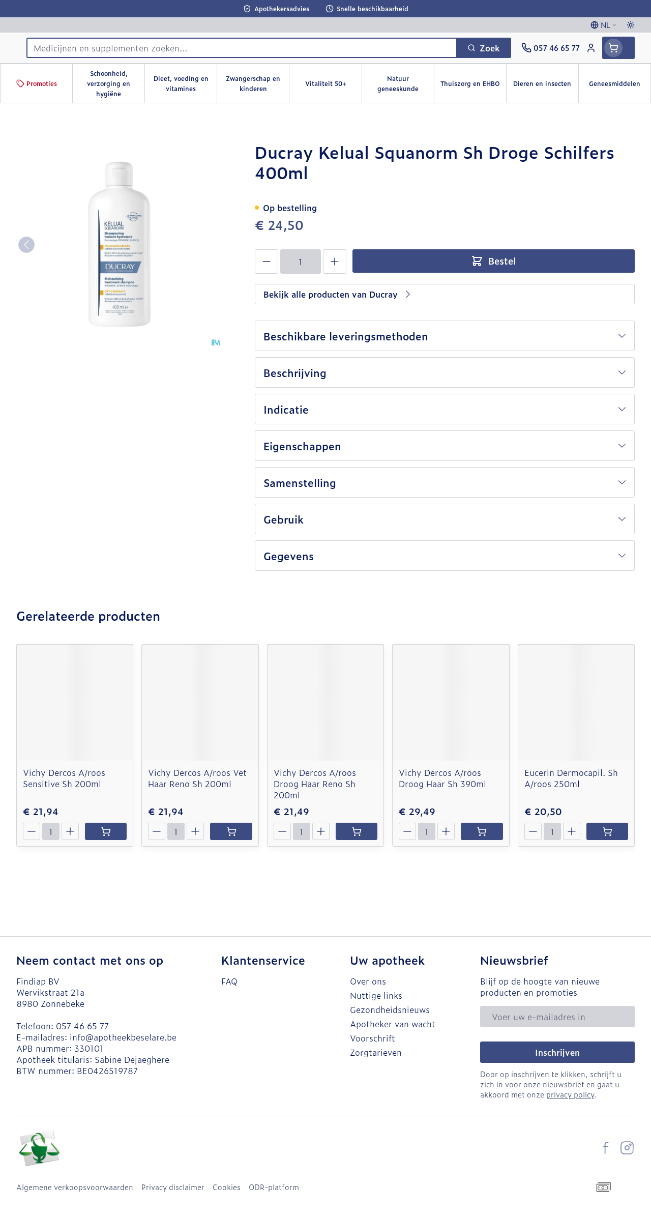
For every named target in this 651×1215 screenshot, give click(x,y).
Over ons (368, 981)
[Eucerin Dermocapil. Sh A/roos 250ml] (576, 703)
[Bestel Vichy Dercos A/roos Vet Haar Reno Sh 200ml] (231, 831)
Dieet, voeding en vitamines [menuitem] (185, 83)
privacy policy (570, 1094)
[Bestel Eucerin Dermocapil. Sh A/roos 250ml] (607, 831)
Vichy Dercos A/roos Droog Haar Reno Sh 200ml (315, 783)
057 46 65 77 (82, 1026)
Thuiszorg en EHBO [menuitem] (473, 86)
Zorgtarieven (376, 1052)
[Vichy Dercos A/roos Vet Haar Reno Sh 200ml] (200, 703)
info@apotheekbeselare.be (123, 1037)
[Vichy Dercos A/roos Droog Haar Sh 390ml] (451, 703)
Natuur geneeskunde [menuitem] (405, 83)
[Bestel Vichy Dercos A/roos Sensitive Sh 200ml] (106, 831)
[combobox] (241, 48)
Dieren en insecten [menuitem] (545, 86)
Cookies (227, 1187)
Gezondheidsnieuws (390, 1009)
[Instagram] (627, 1147)
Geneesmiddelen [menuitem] (619, 86)
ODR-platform (274, 1187)
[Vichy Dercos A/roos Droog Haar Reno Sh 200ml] (325, 703)
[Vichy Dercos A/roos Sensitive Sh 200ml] (75, 703)
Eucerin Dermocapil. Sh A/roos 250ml (571, 778)
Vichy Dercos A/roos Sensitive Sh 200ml (64, 778)
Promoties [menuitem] (41, 83)
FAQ (229, 981)
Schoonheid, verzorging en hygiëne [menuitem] (115, 83)
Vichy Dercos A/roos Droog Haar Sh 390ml (442, 778)
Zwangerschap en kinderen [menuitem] (257, 83)
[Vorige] (26, 245)
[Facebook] (605, 1147)
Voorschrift (372, 1038)
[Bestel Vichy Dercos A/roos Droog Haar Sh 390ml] (481, 831)
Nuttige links (376, 995)
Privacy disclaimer (172, 1187)
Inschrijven (557, 1052)
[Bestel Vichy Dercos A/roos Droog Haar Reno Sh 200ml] (356, 831)
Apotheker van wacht (392, 1023)
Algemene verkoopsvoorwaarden (74, 1187)
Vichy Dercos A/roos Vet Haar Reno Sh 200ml (197, 778)
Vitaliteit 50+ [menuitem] (333, 86)
